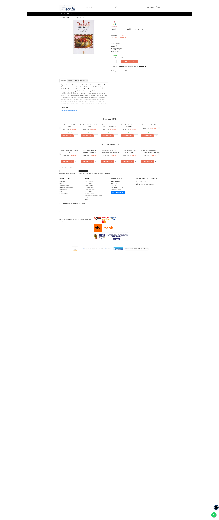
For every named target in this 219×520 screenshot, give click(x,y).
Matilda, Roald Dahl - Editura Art (69, 151)
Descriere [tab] (63, 80)
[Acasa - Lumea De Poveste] (68, 8)
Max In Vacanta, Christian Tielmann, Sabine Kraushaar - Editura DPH (109, 151)
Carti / (66, 18)
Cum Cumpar (88, 183)
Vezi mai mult (65, 107)
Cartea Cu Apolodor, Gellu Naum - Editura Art (129, 151)
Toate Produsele (65, 13)
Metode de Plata (89, 185)
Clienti (87, 178)
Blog (60, 191)
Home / (61, 18)
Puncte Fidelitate (89, 193)
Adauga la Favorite (117, 71)
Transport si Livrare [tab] (73, 80)
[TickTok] (60, 211)
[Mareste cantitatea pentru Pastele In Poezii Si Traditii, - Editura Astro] (117, 61)
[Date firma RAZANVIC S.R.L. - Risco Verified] (136, 249)
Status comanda (89, 181)
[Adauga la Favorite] (76, 135)
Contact (61, 183)
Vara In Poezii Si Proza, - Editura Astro (89, 125)
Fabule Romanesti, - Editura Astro (69, 125)
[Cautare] (115, 7)
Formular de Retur (89, 189)
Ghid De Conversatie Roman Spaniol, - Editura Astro (109, 125)
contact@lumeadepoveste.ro (146, 184)
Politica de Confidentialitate (105, 173)
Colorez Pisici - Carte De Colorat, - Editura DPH (89, 151)
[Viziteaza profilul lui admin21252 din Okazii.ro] (75, 248)
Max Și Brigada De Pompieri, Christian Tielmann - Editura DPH (149, 151)
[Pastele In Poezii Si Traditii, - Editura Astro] (83, 37)
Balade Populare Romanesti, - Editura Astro (129, 125)
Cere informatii (130, 71)
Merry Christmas (63, 193)
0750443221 (142, 181)
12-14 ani (117, 43)
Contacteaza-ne (119, 192)
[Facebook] (60, 207)
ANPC (86, 200)
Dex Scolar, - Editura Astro (149, 125)
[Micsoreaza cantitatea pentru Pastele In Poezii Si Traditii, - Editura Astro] (112, 61)
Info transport (88, 197)
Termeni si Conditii (64, 185)
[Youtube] (60, 209)
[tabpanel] (83, 37)
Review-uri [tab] (84, 80)
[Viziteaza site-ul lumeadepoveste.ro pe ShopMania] (118, 248)
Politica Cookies (63, 189)
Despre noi (62, 181)
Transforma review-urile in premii (93, 195)
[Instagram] (60, 213)
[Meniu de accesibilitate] (216, 507)
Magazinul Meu (64, 178)
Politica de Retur (89, 187)
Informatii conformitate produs (69, 110)
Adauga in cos (129, 61)
